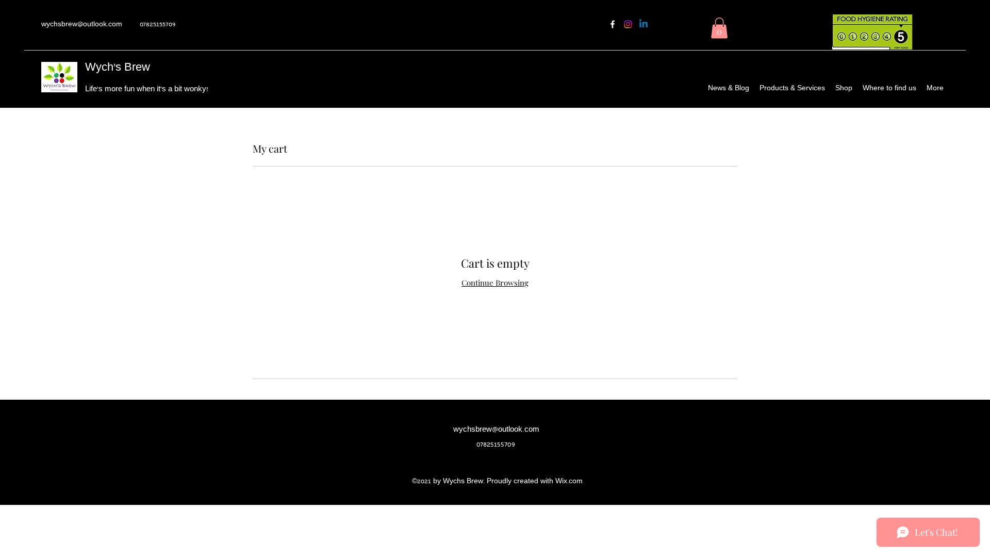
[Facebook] (612, 24)
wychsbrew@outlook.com (81, 25)
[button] (719, 28)
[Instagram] (628, 24)
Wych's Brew (117, 68)
